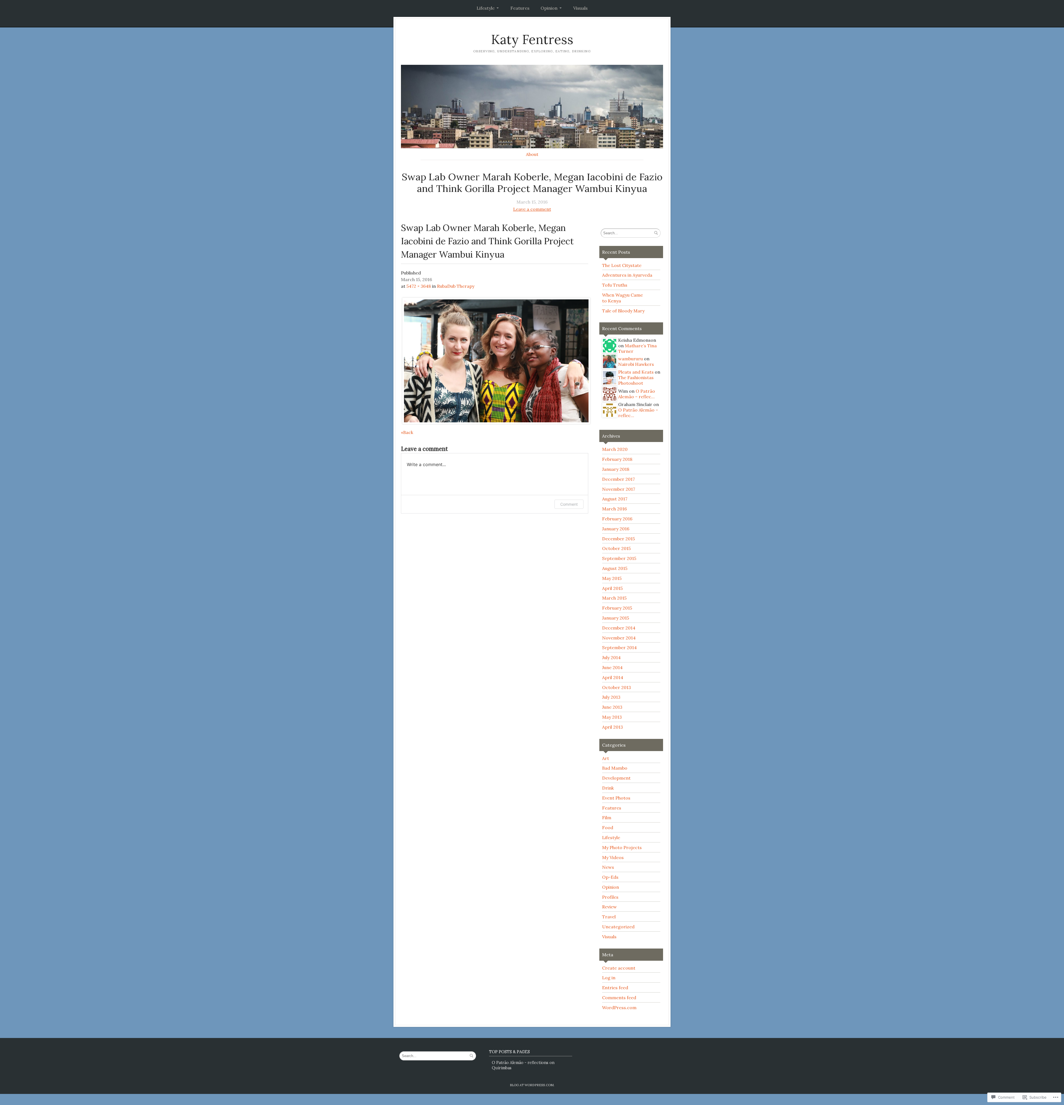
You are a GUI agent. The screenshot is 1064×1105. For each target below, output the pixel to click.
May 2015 (611, 578)
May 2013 (612, 717)
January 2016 (615, 528)
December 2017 (618, 479)
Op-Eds (610, 877)
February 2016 (617, 518)
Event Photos (616, 798)
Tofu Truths (614, 285)
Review (609, 906)
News (608, 867)
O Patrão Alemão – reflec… (636, 393)
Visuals (580, 8)
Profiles (610, 897)
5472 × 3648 (418, 286)
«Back (407, 432)
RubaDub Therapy (455, 286)
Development (616, 778)
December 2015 (618, 538)
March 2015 (614, 598)
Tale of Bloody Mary (623, 310)
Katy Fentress (532, 39)
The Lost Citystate (621, 265)
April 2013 (612, 727)
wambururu (630, 358)
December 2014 (618, 628)
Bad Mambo (614, 768)
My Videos (613, 857)
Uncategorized (618, 926)
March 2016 (614, 509)
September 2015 (619, 558)
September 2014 (619, 647)
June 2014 (612, 667)
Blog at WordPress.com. (532, 1085)
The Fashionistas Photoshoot (636, 380)
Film (606, 817)
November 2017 (618, 489)
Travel (609, 916)
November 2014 (619, 638)
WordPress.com (619, 1007)
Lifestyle (486, 8)
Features (520, 8)
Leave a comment (532, 209)
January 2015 (615, 618)
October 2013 (616, 687)
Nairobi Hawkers (636, 364)
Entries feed (615, 987)
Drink (608, 788)
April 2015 (612, 588)
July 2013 (611, 697)
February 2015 (617, 608)
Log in (608, 977)
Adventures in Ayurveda (627, 275)
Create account (618, 968)
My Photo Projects (622, 847)
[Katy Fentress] (532, 106)
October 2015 (616, 548)
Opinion (549, 8)
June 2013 (612, 707)
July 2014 (611, 657)
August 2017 (614, 499)
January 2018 (615, 469)
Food (607, 827)
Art (605, 758)
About (532, 154)
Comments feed (619, 997)
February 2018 (617, 459)
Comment (569, 504)
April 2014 (612, 677)
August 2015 (614, 568)
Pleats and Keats (636, 372)
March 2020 (615, 449)
